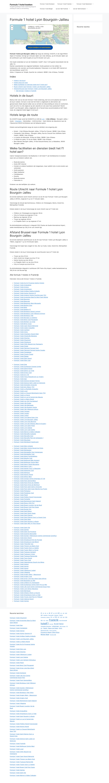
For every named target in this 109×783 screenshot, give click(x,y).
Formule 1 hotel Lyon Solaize (23, 428)
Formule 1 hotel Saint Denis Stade (25, 513)
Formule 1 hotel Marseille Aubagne (25, 434)
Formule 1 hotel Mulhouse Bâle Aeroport (26, 460)
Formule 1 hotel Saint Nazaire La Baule (26, 521)
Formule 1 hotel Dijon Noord (23, 358)
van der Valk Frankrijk (62, 9)
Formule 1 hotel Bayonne (22, 299)
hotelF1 (45, 623)
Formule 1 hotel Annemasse (23, 289)
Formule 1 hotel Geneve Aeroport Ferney (27, 381)
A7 (52, 613)
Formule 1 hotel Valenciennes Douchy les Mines (29, 562)
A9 (56, 613)
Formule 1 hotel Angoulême (18, 711)
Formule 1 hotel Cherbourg (22, 342)
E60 (42, 620)
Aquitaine (45, 615)
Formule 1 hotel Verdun (21, 564)
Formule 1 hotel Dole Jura (18, 649)
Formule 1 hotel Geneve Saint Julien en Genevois (29, 383)
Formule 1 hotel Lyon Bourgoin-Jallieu (26, 419)
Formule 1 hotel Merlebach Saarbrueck (26, 442)
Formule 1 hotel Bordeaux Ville (23, 315)
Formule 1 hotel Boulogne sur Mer (24, 580)
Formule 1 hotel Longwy (21, 413)
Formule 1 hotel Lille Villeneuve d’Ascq (26, 409)
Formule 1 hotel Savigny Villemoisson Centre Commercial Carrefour (35, 536)
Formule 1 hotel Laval (20, 391)
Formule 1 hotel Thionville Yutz (23, 544)
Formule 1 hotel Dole (20, 364)
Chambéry (18, 121)
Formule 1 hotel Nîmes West (23, 476)
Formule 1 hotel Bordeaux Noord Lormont (27, 311)
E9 (53, 617)
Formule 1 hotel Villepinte (22, 572)
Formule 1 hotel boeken (21, 4)
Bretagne (56, 615)
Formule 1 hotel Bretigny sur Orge (24, 322)
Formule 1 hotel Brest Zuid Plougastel (26, 319)
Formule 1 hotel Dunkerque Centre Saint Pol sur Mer (30, 584)
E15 (56, 617)
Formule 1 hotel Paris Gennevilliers (25, 481)
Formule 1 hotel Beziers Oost (23, 305)
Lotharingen (55, 626)
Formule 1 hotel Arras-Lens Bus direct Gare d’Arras (30, 578)
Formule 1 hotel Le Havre (22, 395)
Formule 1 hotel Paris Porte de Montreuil (27, 485)
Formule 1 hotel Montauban (22, 450)
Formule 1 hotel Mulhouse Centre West (26, 462)
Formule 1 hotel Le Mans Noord (24, 399)
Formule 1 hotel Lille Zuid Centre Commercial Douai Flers (32, 587)
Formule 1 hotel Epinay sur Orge (24, 370)
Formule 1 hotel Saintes (21, 529)
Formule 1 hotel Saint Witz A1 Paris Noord (27, 523)
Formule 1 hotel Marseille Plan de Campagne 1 (28, 438)
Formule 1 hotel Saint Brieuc (23, 511)
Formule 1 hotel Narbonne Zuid (24, 470)
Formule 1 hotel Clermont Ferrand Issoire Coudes (29, 350)
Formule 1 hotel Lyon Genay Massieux (26, 589)
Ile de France (58, 624)
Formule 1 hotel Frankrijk (64, 4)
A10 (58, 613)
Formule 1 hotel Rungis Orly (22, 509)
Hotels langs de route (21, 82)
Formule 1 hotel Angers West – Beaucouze (27, 574)
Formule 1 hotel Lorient (21, 415)
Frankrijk (53, 620)
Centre (61, 615)
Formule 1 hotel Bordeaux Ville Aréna (21, 692)
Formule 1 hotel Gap (20, 379)
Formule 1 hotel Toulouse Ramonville (25, 556)
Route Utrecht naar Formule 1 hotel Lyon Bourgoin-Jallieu (32, 87)
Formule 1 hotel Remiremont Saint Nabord (27, 501)
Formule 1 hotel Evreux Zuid (23, 372)
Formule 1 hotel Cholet (21, 346)
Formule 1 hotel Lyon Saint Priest (24, 425)
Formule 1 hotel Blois (20, 307)
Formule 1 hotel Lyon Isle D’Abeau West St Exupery (30, 423)
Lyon (43, 119)
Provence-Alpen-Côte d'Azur (50, 632)
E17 (58, 617)
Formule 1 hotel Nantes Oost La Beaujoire (27, 468)
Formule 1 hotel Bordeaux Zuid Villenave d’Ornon (29, 313)
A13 (61, 613)
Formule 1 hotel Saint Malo (22, 519)
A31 (63, 613)
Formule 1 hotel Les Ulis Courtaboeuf (26, 401)
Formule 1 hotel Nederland (84, 4)
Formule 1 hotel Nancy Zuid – (23, 466)
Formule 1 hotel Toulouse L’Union (24, 554)
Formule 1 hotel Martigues (22, 591)
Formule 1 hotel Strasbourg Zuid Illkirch (26, 542)
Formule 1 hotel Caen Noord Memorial (26, 326)
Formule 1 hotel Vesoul (21, 568)
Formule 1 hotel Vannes (21, 601)
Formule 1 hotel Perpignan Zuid (24, 493)
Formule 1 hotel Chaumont (22, 340)
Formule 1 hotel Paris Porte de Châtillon (26, 483)
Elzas (47, 620)
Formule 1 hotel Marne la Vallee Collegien (27, 432)
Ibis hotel (51, 624)
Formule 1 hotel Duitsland (47, 4)
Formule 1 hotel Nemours (22, 472)
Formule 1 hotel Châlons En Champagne (26, 582)
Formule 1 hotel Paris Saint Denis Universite (28, 487)
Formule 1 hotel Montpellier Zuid (24, 454)
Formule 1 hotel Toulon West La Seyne (26, 550)
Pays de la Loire (45, 630)
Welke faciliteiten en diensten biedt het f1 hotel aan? (31, 84)
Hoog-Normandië (63, 620)
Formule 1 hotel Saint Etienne (23, 515)
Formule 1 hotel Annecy (21, 287)
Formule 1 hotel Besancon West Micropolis (27, 303)
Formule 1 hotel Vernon (21, 566)
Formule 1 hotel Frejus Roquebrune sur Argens (28, 377)
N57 (42, 628)
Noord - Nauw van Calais (50, 628)
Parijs (60, 628)
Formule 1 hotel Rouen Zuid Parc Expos (26, 507)
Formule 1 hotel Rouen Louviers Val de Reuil (28, 505)
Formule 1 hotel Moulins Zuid (23, 458)
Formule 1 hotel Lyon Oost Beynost (25, 421)
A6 (49, 613)
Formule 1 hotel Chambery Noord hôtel (26, 334)
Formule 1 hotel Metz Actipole (23, 446)
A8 (53, 613)
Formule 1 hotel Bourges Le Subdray (25, 317)
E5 (51, 617)
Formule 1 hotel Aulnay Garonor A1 (25, 293)
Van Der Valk (53, 634)
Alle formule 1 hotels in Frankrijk (26, 91)
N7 (67, 626)
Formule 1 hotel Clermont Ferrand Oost (26, 348)
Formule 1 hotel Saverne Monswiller (25, 534)
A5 (47, 613)
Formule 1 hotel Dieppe (21, 356)
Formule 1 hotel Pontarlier (22, 499)
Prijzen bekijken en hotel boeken (39, 47)
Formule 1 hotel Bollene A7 (22, 309)
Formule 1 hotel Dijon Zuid (22, 360)
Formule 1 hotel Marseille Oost (23, 436)
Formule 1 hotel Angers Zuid (23, 576)
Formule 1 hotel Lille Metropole (23, 405)
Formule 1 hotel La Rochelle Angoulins (26, 389)
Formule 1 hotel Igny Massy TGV (24, 387)
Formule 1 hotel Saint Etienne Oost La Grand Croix (30, 517)
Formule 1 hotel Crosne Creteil (23, 354)
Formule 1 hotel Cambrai (21, 330)
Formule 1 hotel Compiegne (22, 352)
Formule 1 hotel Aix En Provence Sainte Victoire (29, 283)
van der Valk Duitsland (79, 9)
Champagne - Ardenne (45, 617)
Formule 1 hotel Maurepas (22, 440)
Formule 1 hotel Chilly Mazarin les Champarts (28, 344)
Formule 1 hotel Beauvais (22, 301)
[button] (39, 33)
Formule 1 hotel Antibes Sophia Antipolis (27, 291)
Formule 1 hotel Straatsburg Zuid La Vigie (27, 595)
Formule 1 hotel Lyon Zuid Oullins (24, 430)
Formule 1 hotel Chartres (22, 338)
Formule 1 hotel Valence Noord (24, 599)
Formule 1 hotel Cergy (21, 332)
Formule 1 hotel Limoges (21, 411)
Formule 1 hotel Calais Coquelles (24, 328)
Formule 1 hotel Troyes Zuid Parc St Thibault (28, 597)
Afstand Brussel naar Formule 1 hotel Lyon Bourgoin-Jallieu (33, 89)
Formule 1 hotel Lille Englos (22, 403)
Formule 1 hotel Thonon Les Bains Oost (26, 546)
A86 (42, 615)
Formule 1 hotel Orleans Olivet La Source (27, 593)
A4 (45, 613)
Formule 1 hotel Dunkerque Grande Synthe (27, 366)
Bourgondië (51, 615)
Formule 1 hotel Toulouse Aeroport (25, 552)
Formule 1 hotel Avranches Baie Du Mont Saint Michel (31, 297)
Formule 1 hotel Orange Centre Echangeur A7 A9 (29, 478)
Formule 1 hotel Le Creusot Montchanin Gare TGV (30, 393)
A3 (43, 613)
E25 (63, 617)
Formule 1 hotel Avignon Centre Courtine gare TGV (30, 295)
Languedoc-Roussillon (46, 626)
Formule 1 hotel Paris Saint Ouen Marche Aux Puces (30, 489)
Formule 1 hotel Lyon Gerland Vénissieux (23, 660)
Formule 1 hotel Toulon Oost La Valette (26, 548)
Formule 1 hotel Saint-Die (22, 527)
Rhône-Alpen (45, 634)
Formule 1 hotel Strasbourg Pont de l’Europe (28, 540)
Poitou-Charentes (52, 630)
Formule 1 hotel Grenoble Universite (25, 385)
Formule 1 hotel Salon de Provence (25, 531)
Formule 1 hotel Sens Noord (23, 538)
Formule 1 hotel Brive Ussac (23, 324)
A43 (66, 613)
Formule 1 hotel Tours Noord (23, 558)
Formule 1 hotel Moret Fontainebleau (25, 456)
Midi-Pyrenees (63, 626)
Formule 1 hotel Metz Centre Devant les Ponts (28, 448)
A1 (41, 613)
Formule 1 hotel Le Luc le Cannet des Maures (28, 397)
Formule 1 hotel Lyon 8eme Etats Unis (26, 417)
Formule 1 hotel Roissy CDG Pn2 (24, 503)
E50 (66, 617)
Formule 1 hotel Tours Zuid (22, 560)
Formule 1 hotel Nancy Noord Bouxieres (26, 464)
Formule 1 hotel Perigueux (22, 491)
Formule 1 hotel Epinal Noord (23, 368)
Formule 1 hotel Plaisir (21, 495)
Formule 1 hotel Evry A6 (21, 375)
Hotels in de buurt (20, 80)
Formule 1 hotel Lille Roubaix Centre (25, 407)
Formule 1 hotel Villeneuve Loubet (25, 570)
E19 (61, 617)
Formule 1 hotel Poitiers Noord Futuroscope (27, 497)
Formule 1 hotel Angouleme (22, 285)
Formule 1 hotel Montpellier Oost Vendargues (28, 452)
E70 (44, 620)
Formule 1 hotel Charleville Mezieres (25, 336)
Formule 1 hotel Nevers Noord (23, 474)
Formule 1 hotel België (46, 9)
